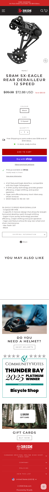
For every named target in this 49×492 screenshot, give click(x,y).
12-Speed (24, 121)
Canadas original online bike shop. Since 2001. (23, 456)
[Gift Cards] (24, 416)
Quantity (24, 128)
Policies (23, 468)
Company (24, 462)
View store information (14, 176)
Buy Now (24, 438)
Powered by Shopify (25, 490)
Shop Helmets (24, 347)
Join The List (24, 474)
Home (24, 71)
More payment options (24, 164)
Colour (25, 106)
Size (24, 117)
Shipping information (24, 234)
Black (24, 110)
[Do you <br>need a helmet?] (24, 319)
